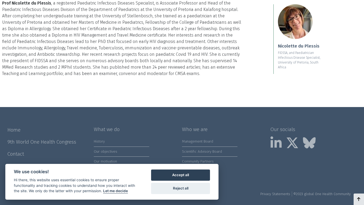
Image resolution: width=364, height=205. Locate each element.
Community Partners (198, 161)
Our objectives (105, 151)
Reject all (180, 188)
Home (14, 130)
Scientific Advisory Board (202, 151)
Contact (15, 154)
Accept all (180, 175)
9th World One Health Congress (41, 142)
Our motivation (105, 161)
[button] (359, 199)
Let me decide (115, 191)
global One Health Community (327, 194)
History (99, 141)
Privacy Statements (275, 194)
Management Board (197, 141)
